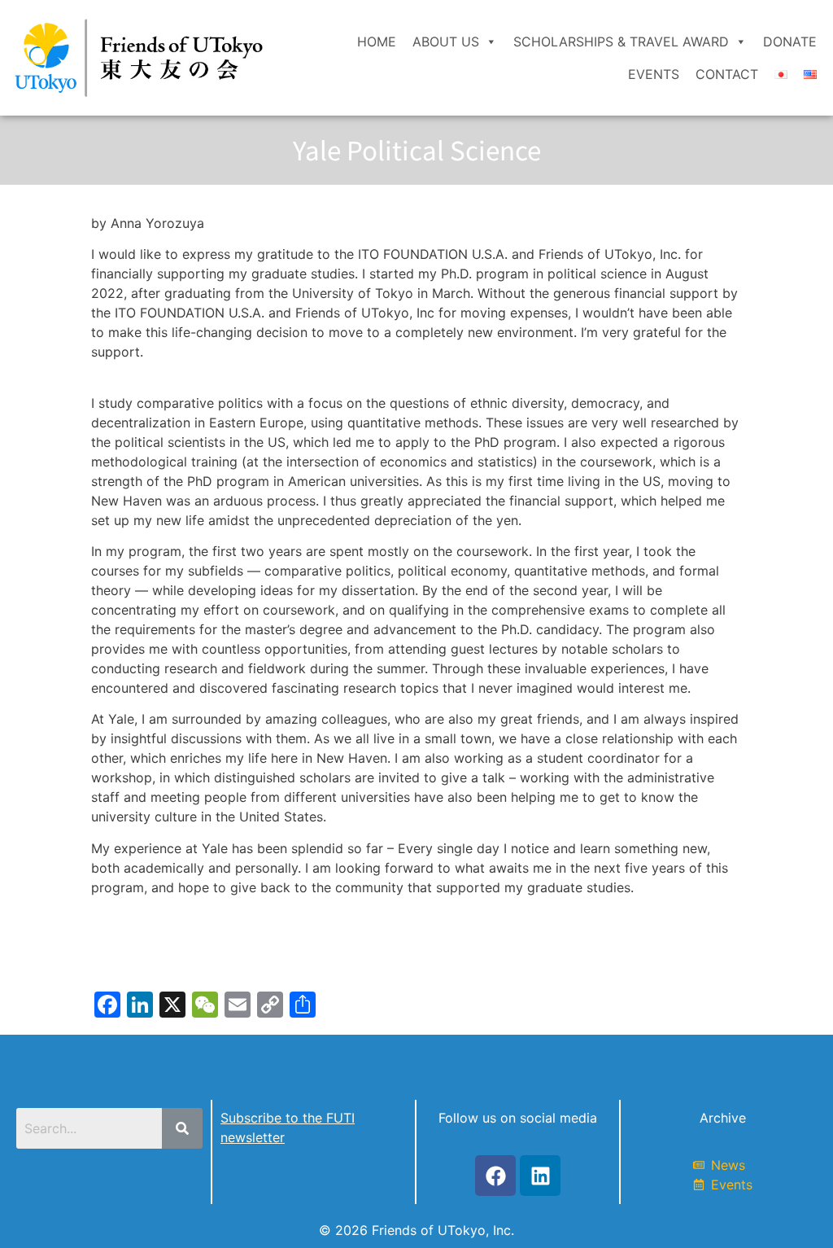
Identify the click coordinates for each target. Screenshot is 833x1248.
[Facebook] (495, 1175)
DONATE (790, 41)
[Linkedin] (540, 1175)
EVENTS (653, 74)
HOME (376, 41)
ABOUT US (445, 41)
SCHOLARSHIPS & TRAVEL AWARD (621, 41)
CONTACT (727, 74)
